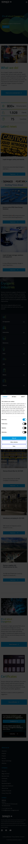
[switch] (24, 424)
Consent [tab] (5, 396)
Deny (14, 446)
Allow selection (14, 442)
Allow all (14, 438)
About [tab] (23, 396)
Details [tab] (14, 396)
